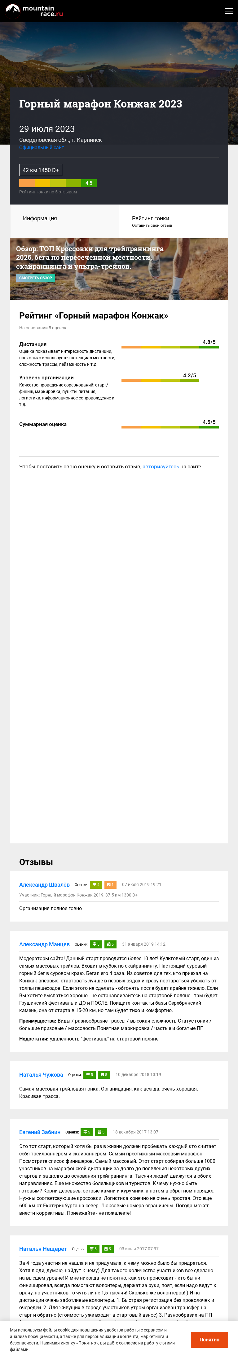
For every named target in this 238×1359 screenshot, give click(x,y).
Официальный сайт (41, 147)
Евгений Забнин (39, 1132)
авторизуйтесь (161, 466)
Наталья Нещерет (43, 1249)
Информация (40, 218)
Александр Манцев (44, 944)
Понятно (209, 1340)
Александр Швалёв (44, 884)
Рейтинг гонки (152, 221)
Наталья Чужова (41, 1074)
